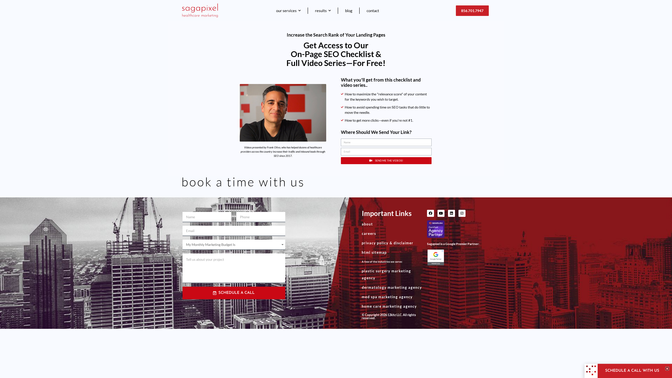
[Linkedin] (451, 213)
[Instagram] (461, 213)
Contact (373, 10)
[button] (667, 368)
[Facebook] (430, 213)
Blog (348, 10)
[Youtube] (441, 213)
